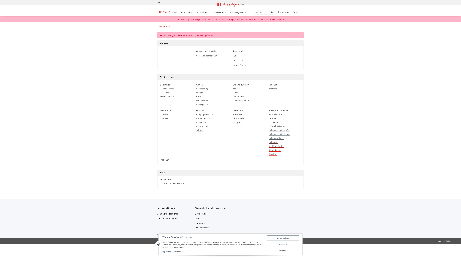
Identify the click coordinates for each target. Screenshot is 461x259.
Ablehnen (283, 251)
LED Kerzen (274, 122)
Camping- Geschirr (204, 114)
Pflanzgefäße (202, 104)
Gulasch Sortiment (241, 100)
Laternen (273, 118)
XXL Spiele (237, 122)
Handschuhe (202, 100)
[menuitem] (168, 12)
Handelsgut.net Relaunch (172, 183)
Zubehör (273, 154)
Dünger (199, 92)
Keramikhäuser (167, 96)
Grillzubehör (238, 96)
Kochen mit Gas (203, 118)
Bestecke (237, 88)
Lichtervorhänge (276, 138)
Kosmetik (273, 88)
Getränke (164, 114)
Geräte (199, 96)
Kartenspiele (238, 118)
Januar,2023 (165, 179)
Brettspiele (237, 114)
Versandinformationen (206, 55)
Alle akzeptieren (283, 238)
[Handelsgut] (230, 6)
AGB (234, 55)
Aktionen (165, 160)
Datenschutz (238, 51)
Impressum (238, 60)
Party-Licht (201, 122)
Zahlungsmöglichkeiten (206, 51)
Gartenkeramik (167, 88)
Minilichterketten (276, 146)
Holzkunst (164, 92)
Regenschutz (202, 126)
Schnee (199, 130)
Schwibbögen (275, 150)
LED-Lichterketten (277, 126)
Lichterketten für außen (279, 130)
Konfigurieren (283, 244)
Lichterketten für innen (279, 134)
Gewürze (164, 118)
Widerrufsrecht (239, 65)
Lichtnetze (273, 142)
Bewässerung (202, 88)
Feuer (235, 92)
